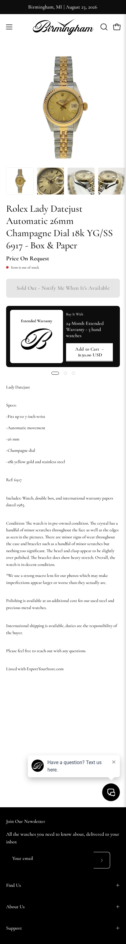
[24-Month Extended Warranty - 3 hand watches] (36, 336)
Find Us (13, 885)
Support (14, 928)
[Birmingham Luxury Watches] (63, 27)
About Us (15, 907)
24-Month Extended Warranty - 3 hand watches (85, 329)
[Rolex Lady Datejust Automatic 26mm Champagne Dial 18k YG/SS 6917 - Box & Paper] (20, 181)
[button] (103, 27)
